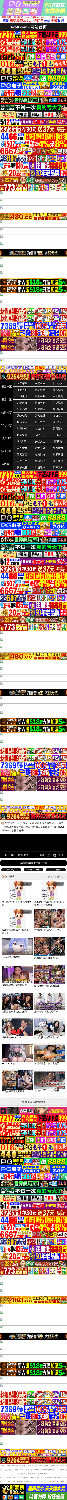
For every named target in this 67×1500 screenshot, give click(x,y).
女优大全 (40, 441)
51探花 (58, 435)
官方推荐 (6, 425)
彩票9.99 (22, 428)
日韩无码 (58, 467)
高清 (42, 855)
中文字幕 (40, 396)
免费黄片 (58, 448)
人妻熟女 (22, 402)
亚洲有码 (22, 389)
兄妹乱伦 (40, 461)
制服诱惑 (58, 454)
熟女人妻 (40, 448)
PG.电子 (56, 869)
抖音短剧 (22, 435)
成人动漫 (58, 389)
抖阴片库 (6, 451)
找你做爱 (58, 409)
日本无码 (58, 383)
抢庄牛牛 (40, 422)
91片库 (22, 441)
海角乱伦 (40, 454)
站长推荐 (6, 412)
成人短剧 (58, 461)
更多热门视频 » (56, 876)
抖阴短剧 (40, 467)
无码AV (6, 438)
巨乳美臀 (58, 396)
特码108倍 (33, 869)
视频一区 (6, 386)
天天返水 (58, 428)
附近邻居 (22, 409)
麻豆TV (40, 435)
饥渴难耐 (40, 409)
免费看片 (6, 464)
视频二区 (6, 399)
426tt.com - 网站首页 (29, 27)
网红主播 (40, 383)
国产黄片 (22, 448)
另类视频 (58, 402)
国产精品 (22, 383)
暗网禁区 (22, 454)
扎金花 (40, 428)
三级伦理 (22, 396)
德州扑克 (58, 422)
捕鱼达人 (22, 422)
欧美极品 (40, 389)
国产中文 (22, 461)
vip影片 (11, 869)
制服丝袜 (40, 402)
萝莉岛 (58, 441)
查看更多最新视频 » (33, 1101)
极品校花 (22, 467)
